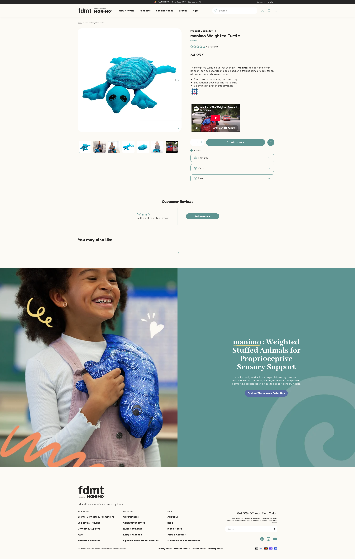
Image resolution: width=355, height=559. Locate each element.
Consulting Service (134, 522)
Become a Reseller (89, 540)
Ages (196, 10)
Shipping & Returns (89, 522)
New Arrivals (126, 10)
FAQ (80, 534)
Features (203, 157)
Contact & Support (89, 528)
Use (200, 178)
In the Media (174, 528)
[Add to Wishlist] (270, 142)
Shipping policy (215, 548)
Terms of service (182, 548)
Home (80, 23)
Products (145, 10)
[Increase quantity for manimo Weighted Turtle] (201, 142)
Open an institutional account (141, 540)
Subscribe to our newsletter (183, 540)
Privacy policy (165, 548)
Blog (170, 522)
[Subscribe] (274, 529)
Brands (183, 10)
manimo (193, 40)
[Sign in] (262, 10)
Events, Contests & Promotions (96, 516)
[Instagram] (268, 539)
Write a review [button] (202, 216)
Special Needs (164, 10)
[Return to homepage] (91, 491)
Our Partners (131, 516)
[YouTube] (275, 539)
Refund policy (199, 548)
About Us (172, 516)
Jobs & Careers (176, 534)
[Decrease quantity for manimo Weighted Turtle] (192, 142)
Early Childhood (132, 534)
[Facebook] (262, 539)
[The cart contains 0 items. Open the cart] (275, 10)
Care (201, 168)
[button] (198, 46)
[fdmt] (95, 10)
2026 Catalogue (132, 528)
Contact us (261, 2)
